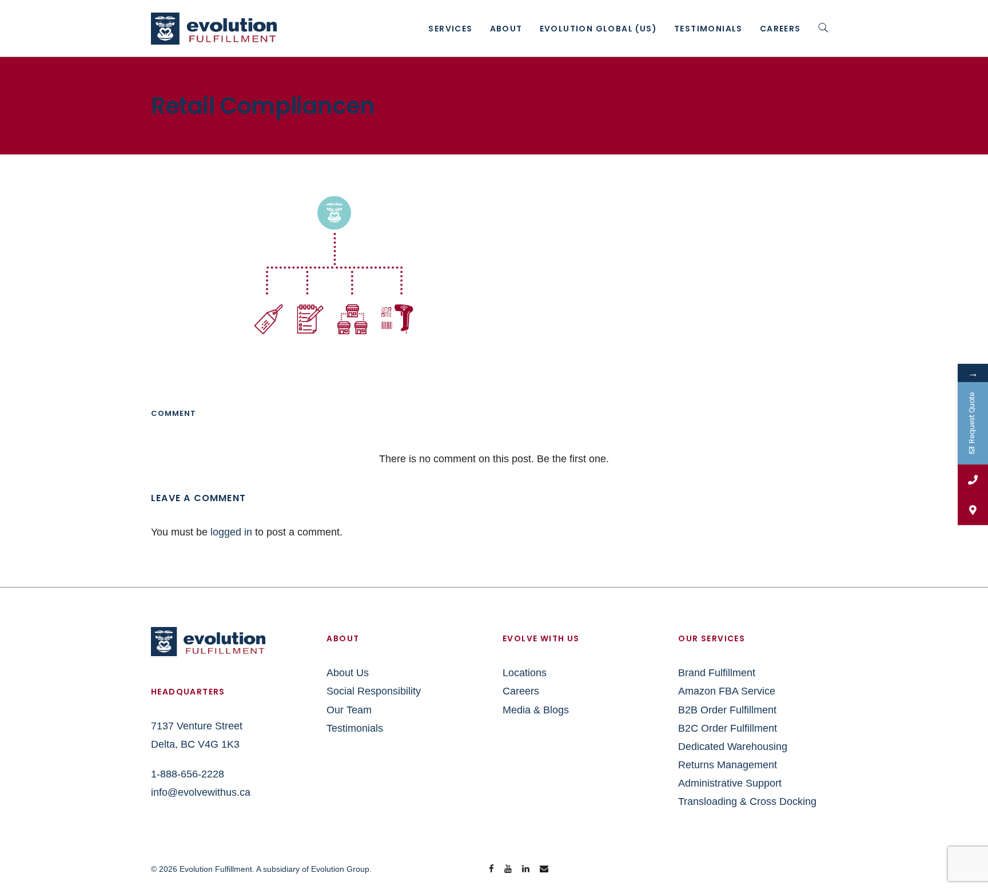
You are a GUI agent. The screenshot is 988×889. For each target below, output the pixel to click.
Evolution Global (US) (598, 28)
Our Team (349, 710)
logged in (231, 532)
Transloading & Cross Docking (747, 801)
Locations (525, 672)
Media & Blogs (536, 710)
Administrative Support (730, 783)
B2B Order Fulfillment (727, 710)
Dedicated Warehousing (732, 746)
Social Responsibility (373, 691)
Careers (780, 28)
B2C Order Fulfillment (727, 728)
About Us (347, 672)
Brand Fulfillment (716, 672)
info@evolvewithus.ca (200, 792)
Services (450, 28)
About (506, 28)
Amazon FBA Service (726, 691)
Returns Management (727, 765)
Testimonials (708, 28)
